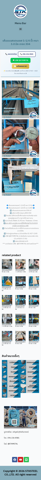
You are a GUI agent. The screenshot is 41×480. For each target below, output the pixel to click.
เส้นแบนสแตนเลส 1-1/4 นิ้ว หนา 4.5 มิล (6, 307)
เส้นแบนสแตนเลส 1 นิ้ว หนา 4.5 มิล (34, 342)
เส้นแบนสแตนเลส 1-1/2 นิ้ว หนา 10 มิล (20, 271)
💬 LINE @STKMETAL (20, 60)
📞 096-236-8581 (26, 54)
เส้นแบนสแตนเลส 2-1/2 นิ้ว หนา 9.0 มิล (6, 343)
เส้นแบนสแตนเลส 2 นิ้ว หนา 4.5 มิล (20, 325)
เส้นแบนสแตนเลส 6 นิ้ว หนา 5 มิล (20, 342)
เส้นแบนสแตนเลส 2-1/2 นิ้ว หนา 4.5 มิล (19, 307)
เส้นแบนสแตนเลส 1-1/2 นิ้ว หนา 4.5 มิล (6, 289)
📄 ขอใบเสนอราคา (20, 66)
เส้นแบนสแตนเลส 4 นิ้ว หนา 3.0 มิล (34, 288)
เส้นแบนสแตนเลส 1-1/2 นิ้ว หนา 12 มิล (7, 325)
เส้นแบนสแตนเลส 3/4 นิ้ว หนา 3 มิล (33, 271)
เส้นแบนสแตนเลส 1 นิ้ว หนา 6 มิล (34, 306)
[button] (20, 29)
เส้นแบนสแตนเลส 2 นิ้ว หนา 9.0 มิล (20, 288)
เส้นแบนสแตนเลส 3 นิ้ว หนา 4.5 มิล (34, 325)
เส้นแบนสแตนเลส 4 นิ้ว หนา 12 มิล (7, 271)
